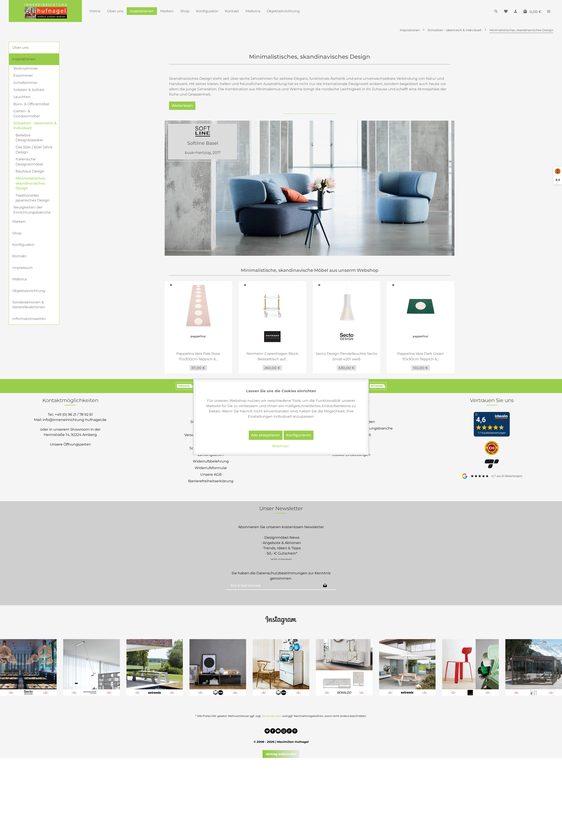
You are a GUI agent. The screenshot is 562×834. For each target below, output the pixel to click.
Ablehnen (280, 446)
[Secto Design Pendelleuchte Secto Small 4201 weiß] (323, 305)
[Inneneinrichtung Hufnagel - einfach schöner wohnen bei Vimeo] (267, 731)
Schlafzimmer (25, 83)
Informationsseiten (29, 319)
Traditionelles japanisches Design (33, 197)
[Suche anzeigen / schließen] (496, 11)
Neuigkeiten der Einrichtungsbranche (32, 209)
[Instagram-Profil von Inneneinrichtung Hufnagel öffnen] (281, 620)
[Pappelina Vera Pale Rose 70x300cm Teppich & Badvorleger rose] (175, 305)
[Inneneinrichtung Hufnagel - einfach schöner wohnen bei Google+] (289, 731)
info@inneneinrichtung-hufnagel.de (74, 420)
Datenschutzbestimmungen (281, 573)
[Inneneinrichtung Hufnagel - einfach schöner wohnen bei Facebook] (273, 731)
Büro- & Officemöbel (31, 104)
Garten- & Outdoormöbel (26, 113)
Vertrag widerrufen (281, 754)
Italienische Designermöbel (29, 161)
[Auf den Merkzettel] (222, 285)
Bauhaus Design (30, 171)
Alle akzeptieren (265, 435)
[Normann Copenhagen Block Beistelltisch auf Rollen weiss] (249, 305)
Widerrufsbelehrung (211, 461)
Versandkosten (271, 716)
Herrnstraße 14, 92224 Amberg (70, 435)
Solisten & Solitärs (28, 90)
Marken (19, 221)
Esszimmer (23, 75)
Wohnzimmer (25, 68)
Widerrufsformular (211, 468)
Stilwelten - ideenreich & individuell (35, 125)
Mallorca (19, 279)
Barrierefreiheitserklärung (210, 481)
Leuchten (22, 97)
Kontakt (19, 256)
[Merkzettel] (505, 11)
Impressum (22, 268)
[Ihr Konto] (515, 11)
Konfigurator (23, 245)
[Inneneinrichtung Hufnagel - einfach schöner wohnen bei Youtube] (278, 731)
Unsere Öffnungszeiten (70, 444)
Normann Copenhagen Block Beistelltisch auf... (249, 356)
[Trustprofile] (492, 448)
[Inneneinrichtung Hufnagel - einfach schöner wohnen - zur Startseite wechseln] (45, 11)
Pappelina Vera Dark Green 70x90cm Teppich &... (397, 356)
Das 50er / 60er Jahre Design (34, 149)
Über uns (20, 47)
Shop (17, 233)
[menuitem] (95, 11)
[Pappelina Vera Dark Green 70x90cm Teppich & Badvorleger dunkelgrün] (397, 305)
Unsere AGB (211, 474)
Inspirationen (24, 59)
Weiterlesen (182, 105)
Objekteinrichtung (28, 291)
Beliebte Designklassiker (29, 137)
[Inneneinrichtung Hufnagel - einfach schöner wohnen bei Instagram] (283, 731)
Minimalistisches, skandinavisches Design (31, 183)
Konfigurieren (298, 435)
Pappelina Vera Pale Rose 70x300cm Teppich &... (175, 356)
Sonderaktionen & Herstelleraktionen (28, 304)
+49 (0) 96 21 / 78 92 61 (74, 414)
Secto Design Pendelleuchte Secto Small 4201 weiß (323, 356)
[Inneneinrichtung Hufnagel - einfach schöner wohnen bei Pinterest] (294, 731)
